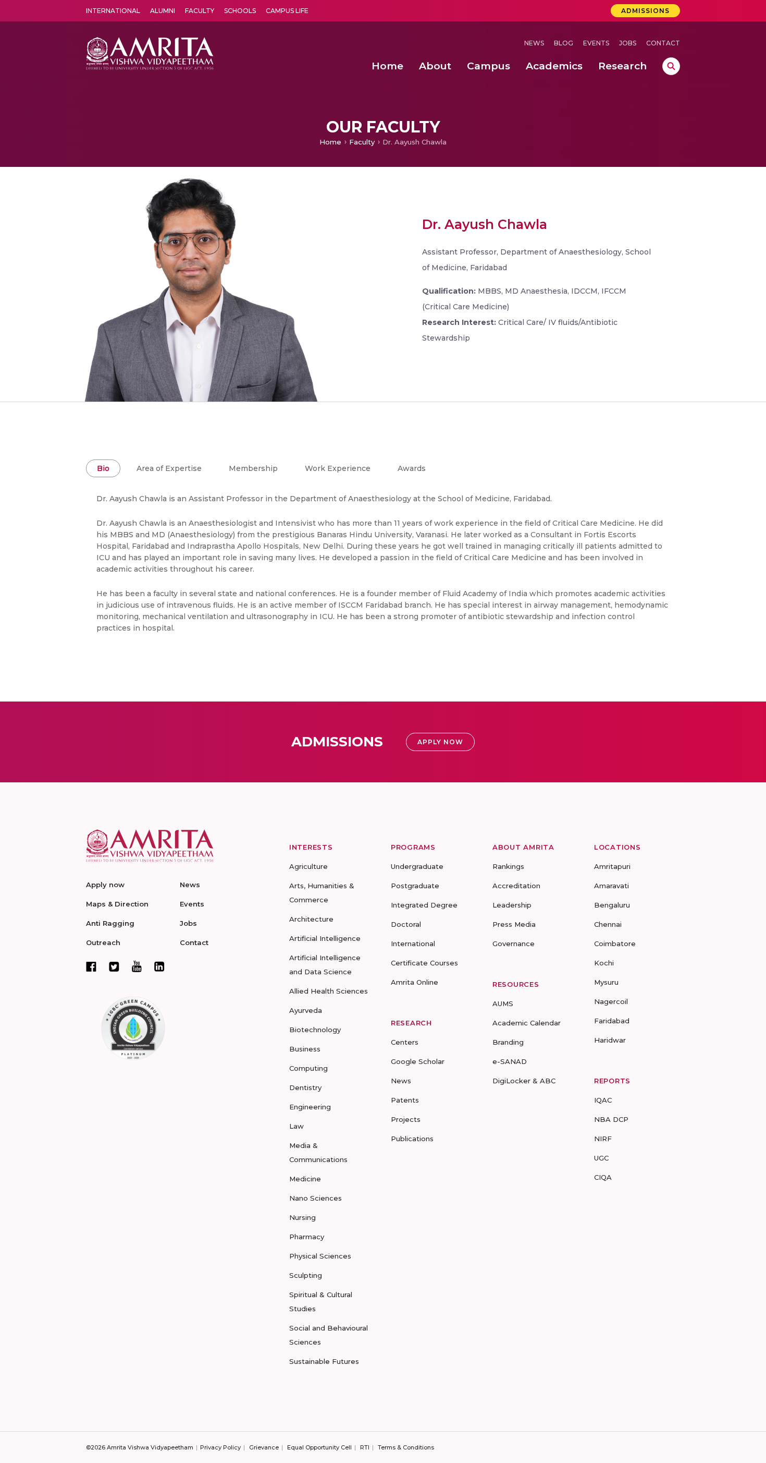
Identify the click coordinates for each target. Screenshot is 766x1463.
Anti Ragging (110, 923)
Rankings (508, 866)
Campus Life (287, 11)
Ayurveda (305, 1010)
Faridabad (611, 1021)
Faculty (199, 11)
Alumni (162, 11)
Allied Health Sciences (328, 991)
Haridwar (610, 1040)
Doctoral (406, 924)
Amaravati (611, 885)
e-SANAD (509, 1061)
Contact (663, 43)
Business (304, 1049)
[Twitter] (114, 966)
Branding (508, 1042)
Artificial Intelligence (325, 938)
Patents (405, 1100)
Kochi (604, 963)
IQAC (603, 1100)
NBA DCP (611, 1119)
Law (296, 1126)
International (113, 11)
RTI (364, 1447)
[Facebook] (91, 966)
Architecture (311, 919)
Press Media (514, 924)
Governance (513, 943)
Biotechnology (315, 1029)
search (671, 66)
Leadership (512, 905)
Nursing (302, 1217)
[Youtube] (137, 966)
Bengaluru (612, 905)
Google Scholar (417, 1061)
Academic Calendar (526, 1023)
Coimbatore (615, 943)
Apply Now (440, 742)
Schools (240, 11)
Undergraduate (417, 866)
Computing (308, 1068)
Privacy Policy (220, 1447)
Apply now (105, 884)
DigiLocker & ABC (523, 1081)
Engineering (310, 1107)
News (534, 43)
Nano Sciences (315, 1198)
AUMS (502, 1003)
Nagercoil (611, 1001)
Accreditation (516, 885)
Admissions (645, 11)
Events (596, 43)
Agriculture (308, 866)
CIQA (603, 1177)
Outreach (103, 942)
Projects (406, 1119)
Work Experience (337, 468)
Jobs (627, 43)
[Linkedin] (159, 966)
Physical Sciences (320, 1256)
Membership (253, 468)
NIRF (603, 1138)
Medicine (305, 1179)
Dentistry (305, 1087)
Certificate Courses (424, 963)
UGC (601, 1158)
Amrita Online (414, 982)
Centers (404, 1042)
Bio (103, 468)
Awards (412, 468)
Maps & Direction (117, 904)
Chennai (608, 924)
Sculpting (305, 1275)
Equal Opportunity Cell (319, 1447)
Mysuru (606, 982)
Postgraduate (415, 885)
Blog (563, 43)
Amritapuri (612, 866)
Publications (412, 1138)
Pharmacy (306, 1236)
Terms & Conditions (406, 1447)
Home (330, 142)
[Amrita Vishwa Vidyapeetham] (150, 52)
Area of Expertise (169, 468)
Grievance (264, 1447)
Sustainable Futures (324, 1361)
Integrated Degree (424, 905)
